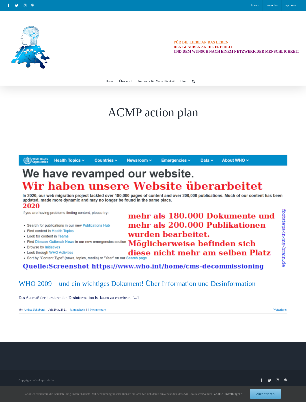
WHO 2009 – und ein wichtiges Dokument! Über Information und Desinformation (137, 283)
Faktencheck (77, 309)
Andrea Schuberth (34, 309)
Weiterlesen (280, 309)
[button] (193, 80)
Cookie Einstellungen (227, 394)
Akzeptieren (265, 394)
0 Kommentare (97, 309)
